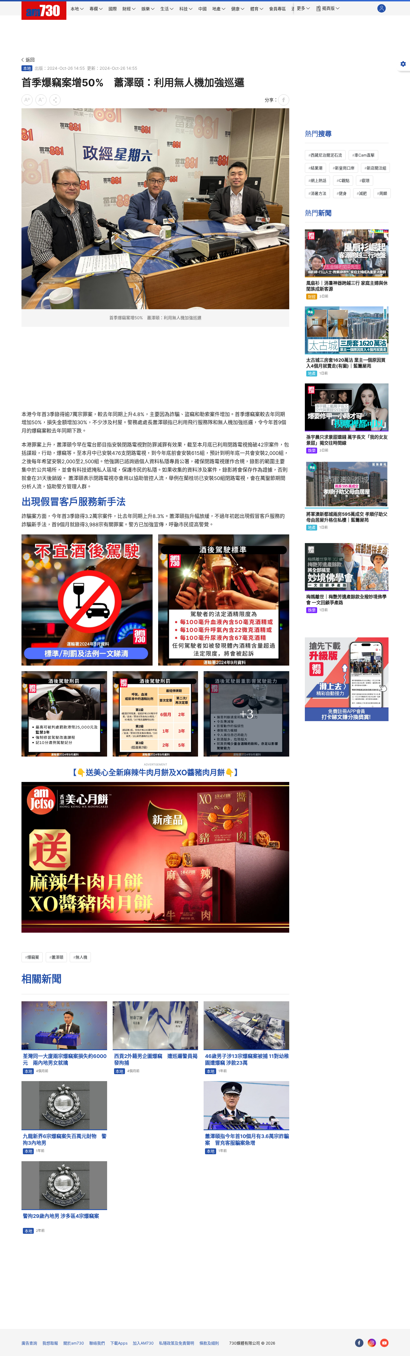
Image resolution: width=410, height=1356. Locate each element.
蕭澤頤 (57, 957)
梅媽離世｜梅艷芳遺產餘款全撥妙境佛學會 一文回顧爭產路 (346, 600)
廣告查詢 (29, 1343)
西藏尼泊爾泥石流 (326, 155)
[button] (303, 8)
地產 (312, 373)
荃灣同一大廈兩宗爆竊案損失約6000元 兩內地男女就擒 (65, 1059)
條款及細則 (209, 1343)
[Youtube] (384, 1343)
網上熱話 (318, 180)
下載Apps (118, 1343)
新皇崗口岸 (344, 167)
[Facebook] (359, 1343)
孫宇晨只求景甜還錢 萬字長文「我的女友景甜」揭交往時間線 (347, 440)
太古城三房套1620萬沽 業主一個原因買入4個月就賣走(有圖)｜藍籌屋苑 (345, 363)
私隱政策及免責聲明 (176, 1343)
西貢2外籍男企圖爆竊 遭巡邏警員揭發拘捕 (155, 1059)
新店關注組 (376, 167)
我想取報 (50, 1343)
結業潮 (316, 167)
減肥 (363, 193)
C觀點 (344, 180)
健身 (343, 193)
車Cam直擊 (364, 155)
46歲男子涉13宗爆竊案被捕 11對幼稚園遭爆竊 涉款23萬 (247, 1059)
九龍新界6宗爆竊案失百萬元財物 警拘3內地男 (65, 1139)
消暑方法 (318, 193)
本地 (27, 68)
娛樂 (312, 450)
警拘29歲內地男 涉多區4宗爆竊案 (61, 1216)
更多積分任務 (234, 1320)
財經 (312, 296)
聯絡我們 (97, 1343)
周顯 (383, 193)
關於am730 (73, 1343)
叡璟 (366, 180)
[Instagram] (372, 1343)
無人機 (81, 957)
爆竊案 (33, 957)
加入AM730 (143, 1343)
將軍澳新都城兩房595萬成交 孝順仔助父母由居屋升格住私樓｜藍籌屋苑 (346, 517)
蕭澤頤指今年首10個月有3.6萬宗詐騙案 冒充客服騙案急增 (247, 1139)
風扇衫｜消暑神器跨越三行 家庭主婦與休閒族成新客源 (347, 286)
